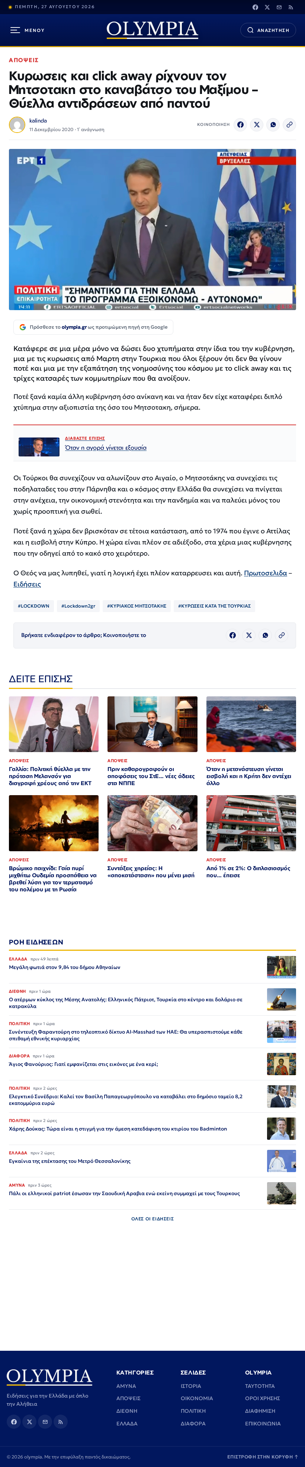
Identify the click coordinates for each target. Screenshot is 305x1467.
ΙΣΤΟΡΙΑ (191, 1386)
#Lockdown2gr (78, 606)
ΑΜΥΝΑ (126, 1386)
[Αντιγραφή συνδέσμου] (289, 124)
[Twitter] (267, 7)
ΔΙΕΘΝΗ (126, 1411)
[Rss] (291, 7)
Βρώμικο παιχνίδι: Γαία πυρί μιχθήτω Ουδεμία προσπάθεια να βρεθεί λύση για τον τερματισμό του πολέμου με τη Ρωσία (53, 879)
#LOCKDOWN (33, 606)
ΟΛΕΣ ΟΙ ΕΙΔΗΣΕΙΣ (152, 1219)
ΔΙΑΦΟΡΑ (193, 1423)
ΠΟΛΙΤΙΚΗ (193, 1411)
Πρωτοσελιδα (265, 573)
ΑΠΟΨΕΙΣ (24, 60)
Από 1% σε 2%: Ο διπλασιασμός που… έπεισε (248, 872)
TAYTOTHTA (260, 1386)
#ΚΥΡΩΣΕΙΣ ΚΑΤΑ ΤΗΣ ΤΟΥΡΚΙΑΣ (214, 606)
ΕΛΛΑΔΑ (127, 1423)
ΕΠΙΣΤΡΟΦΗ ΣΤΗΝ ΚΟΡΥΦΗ (263, 1457)
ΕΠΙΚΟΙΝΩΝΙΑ (263, 1423)
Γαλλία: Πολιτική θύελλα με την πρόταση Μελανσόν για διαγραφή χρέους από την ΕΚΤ (50, 776)
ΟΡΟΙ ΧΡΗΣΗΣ (262, 1398)
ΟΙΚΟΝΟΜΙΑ (197, 1398)
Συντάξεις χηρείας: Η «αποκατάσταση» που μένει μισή (151, 872)
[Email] (279, 7)
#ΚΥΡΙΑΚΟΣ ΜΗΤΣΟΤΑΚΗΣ (136, 606)
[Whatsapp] (273, 124)
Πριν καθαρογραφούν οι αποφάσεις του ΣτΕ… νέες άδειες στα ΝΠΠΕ (151, 776)
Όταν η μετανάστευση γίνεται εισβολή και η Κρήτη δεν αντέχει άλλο (248, 776)
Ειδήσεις (27, 584)
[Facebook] (255, 7)
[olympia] (152, 30)
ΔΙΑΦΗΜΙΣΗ (260, 1411)
